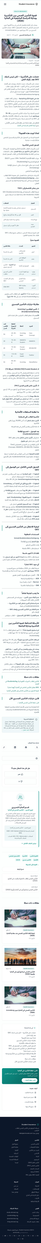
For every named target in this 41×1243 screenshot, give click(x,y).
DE (33, 1236)
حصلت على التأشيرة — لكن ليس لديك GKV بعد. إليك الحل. (22, 1034)
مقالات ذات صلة (30, 1059)
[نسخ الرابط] (4, 747)
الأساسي (36, 1153)
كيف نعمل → (25, 730)
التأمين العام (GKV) (33, 1162)
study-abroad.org (12, 1212)
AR (5, 1236)
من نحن (16, 1185)
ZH (19, 1236)
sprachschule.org (12, 1218)
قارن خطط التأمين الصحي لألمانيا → (28, 702)
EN (37, 1236)
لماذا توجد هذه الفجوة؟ (28, 1038)
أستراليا (16, 1153)
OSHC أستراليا (35, 1171)
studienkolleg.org (12, 1215)
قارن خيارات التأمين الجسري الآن (25, 1061)
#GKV (18, 860)
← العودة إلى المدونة (32, 864)
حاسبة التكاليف (29, 1092)
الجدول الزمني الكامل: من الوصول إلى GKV (22, 1046)
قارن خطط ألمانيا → (29, 1080)
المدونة (31, 61)
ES (23, 1236)
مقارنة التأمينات (29, 1102)
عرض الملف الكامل (29, 843)
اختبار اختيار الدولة (29, 1097)
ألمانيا (16, 1150)
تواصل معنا (15, 1192)
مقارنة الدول (14, 1147)
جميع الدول (15, 1144)
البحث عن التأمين (34, 1150)
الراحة (37, 1156)
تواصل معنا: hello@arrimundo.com (29, 1133)
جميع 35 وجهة (30, 1106)
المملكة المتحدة (13, 1159)
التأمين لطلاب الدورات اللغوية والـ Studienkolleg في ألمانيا (22, 683)
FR (28, 1236)
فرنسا (16, 1162)
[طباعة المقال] (20, 758)
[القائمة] (5, 4)
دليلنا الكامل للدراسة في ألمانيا (27, 125)
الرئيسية (37, 61)
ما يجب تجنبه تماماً (30, 1051)
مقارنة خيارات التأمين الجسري (26, 1040)
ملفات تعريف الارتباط (33, 1221)
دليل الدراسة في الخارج (32, 1195)
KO (22, 1239)
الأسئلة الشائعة (35, 1201)
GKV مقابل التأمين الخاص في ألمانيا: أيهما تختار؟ (23, 687)
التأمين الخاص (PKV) (33, 1165)
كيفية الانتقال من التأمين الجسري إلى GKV (22, 1048)
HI (18, 1239)
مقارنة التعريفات (34, 1147)
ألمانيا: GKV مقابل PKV (32, 1174)
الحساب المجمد (34, 1168)
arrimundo (16, 1232)
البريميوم (36, 1159)
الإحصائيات (36, 1189)
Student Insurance (26, 4)
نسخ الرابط (20, 869)
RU (14, 1236)
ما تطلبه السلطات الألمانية (27, 1043)
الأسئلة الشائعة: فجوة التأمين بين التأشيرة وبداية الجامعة (21, 1055)
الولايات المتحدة (13, 1156)
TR (10, 1236)
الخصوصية (36, 1215)
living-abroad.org (12, 1221)
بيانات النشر (35, 1212)
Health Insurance (20, 11)
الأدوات (37, 1198)
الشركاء (16, 1189)
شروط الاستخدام (34, 1218)
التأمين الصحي (35, 1144)
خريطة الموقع (35, 1192)
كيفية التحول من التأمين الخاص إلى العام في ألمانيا (23, 690)
